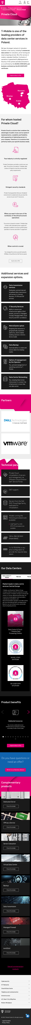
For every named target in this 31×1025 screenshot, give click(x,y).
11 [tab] (28, 736)
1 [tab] (3, 736)
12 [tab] (15, 738)
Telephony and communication (9, 992)
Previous (2, 712)
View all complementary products (15, 968)
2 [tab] (5, 736)
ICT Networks (5, 985)
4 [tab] (10, 736)
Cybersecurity (5, 981)
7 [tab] (18, 736)
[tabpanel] (15, 719)
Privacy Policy (6, 1022)
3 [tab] (8, 736)
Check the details (11, 806)
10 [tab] (25, 736)
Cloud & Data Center (7, 988)
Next (28, 712)
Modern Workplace (6, 1003)
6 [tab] (15, 736)
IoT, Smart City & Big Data (8, 999)
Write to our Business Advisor (15, 770)
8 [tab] (20, 736)
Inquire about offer (15, 75)
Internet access (5, 995)
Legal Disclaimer (6, 1021)
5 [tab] (13, 736)
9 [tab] (23, 736)
